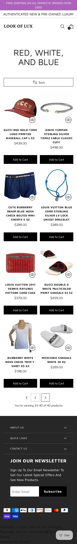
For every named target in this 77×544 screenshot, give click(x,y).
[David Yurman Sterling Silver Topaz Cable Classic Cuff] (56, 108)
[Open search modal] (62, 26)
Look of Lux (38, 527)
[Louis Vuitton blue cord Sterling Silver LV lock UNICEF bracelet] (56, 185)
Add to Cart (20, 159)
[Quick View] (32, 120)
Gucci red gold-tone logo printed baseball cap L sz (20, 134)
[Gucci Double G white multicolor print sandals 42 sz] (56, 262)
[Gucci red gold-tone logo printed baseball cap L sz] (20, 108)
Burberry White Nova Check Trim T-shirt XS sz (20, 362)
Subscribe (53, 491)
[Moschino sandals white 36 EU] (56, 336)
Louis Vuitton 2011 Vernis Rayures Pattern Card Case (20, 288)
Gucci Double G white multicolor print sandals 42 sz (56, 288)
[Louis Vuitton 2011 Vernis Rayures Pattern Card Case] (20, 262)
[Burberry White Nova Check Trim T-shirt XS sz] (20, 336)
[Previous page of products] (26, 397)
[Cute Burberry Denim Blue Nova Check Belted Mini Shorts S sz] (20, 185)
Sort (42, 82)
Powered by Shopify (15, 541)
